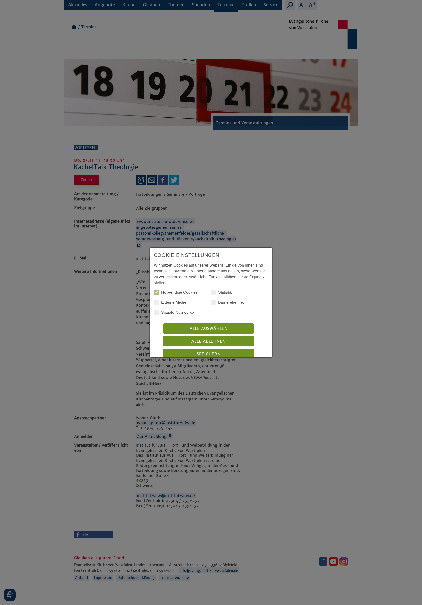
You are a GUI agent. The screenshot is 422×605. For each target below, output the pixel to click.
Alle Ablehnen (208, 341)
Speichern (209, 353)
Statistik (225, 292)
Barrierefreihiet (231, 302)
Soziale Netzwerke (177, 312)
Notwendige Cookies (179, 292)
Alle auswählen (209, 328)
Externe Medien (175, 302)
